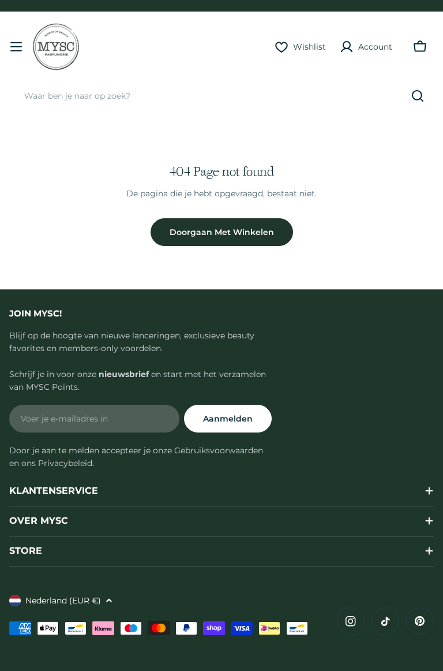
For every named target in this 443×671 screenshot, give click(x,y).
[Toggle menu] (16, 47)
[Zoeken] (418, 96)
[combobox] (221, 96)
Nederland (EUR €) (63, 600)
